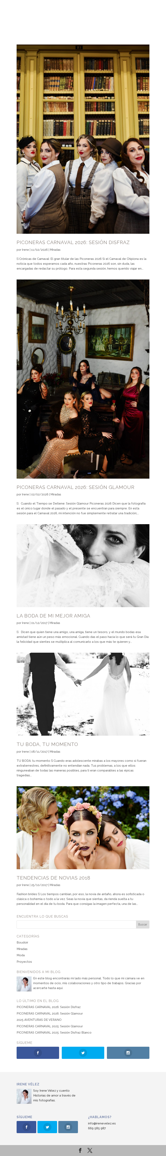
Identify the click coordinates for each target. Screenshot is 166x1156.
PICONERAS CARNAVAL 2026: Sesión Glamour (75, 487)
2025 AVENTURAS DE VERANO (39, 1020)
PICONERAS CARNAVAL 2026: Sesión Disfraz (73, 242)
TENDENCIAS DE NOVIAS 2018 (53, 878)
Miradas (55, 249)
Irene (25, 249)
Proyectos (24, 962)
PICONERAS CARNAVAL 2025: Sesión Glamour (50, 1026)
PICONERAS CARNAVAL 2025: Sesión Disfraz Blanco (54, 1032)
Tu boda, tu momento (47, 744)
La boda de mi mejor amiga (53, 616)
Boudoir (22, 942)
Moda (21, 955)
